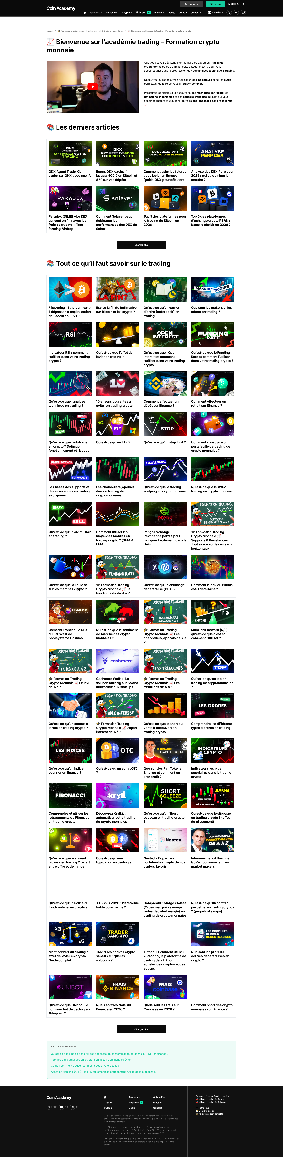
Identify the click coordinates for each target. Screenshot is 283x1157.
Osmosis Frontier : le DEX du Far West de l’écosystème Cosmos (68, 634)
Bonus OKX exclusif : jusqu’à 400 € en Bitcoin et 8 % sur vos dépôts (116, 176)
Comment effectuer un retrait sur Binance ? (208, 403)
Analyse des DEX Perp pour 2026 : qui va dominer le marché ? (212, 176)
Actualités (159, 1097)
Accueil (50, 31)
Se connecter (191, 4)
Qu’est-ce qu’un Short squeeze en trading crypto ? (164, 817)
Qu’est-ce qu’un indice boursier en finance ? (66, 771)
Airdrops (135, 1102)
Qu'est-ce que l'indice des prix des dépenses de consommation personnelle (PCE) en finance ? (109, 1053)
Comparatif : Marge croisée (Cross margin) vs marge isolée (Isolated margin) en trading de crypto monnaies (165, 909)
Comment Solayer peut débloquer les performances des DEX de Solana (116, 223)
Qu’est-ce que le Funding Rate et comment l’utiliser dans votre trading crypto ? (212, 357)
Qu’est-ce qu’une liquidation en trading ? (113, 860)
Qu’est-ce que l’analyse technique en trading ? (67, 403)
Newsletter (218, 12)
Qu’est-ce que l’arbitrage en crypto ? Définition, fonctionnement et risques (69, 446)
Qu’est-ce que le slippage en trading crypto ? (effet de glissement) (211, 817)
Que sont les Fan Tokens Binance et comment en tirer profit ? (162, 773)
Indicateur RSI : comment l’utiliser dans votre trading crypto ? (69, 357)
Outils (132, 1107)
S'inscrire (215, 4)
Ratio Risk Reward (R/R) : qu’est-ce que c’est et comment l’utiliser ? (210, 634)
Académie (134, 1097)
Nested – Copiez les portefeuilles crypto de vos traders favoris (164, 862)
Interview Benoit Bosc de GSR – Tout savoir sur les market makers (210, 862)
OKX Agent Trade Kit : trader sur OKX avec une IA (70, 174)
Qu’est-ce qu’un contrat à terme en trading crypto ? (68, 726)
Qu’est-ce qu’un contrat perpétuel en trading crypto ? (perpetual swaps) (212, 907)
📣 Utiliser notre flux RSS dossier (211, 1102)
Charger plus (141, 244)
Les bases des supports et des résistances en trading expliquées (69, 491)
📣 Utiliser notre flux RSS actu (210, 1099)
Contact (157, 1107)
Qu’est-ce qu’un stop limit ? (165, 442)
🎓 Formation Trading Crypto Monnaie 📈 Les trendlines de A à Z (162, 683)
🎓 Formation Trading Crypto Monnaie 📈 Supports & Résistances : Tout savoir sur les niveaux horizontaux (211, 540)
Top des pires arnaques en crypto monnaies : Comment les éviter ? (92, 1059)
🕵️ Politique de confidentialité (209, 1114)
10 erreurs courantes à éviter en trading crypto (114, 403)
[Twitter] (229, 12)
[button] (234, 4)
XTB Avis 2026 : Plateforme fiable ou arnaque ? (117, 905)
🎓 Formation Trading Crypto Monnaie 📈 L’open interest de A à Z (116, 728)
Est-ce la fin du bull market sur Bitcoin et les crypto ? (116, 310)
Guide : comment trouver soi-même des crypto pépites (85, 1065)
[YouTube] (236, 12)
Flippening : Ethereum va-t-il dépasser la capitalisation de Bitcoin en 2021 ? (70, 312)
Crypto (108, 1102)
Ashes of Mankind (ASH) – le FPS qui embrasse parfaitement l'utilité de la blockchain (103, 1071)
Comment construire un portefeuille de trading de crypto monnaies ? (210, 446)
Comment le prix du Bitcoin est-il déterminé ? (212, 587)
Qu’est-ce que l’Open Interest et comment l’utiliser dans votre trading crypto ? (164, 359)
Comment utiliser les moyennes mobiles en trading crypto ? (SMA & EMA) (114, 538)
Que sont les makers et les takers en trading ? (211, 310)
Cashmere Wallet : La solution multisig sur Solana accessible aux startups (117, 683)
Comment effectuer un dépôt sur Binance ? (161, 403)
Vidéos (108, 1107)
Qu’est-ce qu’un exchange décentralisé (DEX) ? (164, 587)
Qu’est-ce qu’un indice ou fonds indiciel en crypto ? (68, 905)
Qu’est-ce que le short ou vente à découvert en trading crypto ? (163, 728)
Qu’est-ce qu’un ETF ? (113, 442)
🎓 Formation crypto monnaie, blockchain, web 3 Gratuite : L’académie (90, 31)
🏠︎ (105, 1097)
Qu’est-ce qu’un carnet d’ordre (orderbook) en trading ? (161, 312)
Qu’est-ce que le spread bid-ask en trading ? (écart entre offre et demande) (69, 862)
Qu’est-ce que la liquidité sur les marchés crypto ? (68, 587)
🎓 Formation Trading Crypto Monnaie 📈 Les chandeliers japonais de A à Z (165, 636)
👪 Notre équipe (203, 1108)
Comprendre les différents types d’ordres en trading (211, 726)
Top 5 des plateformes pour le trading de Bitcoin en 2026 (165, 221)
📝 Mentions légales (205, 1111)
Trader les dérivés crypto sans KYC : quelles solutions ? (115, 956)
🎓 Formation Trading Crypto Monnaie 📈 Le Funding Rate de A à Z (113, 589)
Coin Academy (61, 8)
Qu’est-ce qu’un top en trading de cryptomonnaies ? (212, 683)
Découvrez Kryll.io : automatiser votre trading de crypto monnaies (116, 817)
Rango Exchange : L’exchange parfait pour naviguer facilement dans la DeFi (165, 538)
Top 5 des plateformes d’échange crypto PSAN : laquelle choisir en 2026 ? (211, 221)
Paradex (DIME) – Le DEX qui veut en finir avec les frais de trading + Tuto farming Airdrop (68, 223)
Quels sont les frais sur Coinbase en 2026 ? (161, 1007)
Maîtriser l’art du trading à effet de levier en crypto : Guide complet (69, 956)
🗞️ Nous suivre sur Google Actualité (212, 1096)
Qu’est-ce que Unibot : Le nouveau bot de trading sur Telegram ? (70, 1009)
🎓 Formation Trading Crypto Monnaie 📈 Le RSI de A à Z (69, 683)
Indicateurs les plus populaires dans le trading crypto (211, 773)
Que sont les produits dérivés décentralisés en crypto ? (210, 956)
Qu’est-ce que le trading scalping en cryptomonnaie (165, 489)
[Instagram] (243, 12)
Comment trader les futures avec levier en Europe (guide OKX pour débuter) (165, 176)
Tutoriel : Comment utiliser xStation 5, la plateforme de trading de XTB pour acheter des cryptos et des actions (165, 960)
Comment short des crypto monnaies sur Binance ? (212, 1007)
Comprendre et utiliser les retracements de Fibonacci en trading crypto (69, 817)
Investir (157, 1102)
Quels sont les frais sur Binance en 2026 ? (113, 1007)
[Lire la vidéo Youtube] (93, 87)
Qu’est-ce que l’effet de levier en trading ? (114, 355)
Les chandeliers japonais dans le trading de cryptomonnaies (115, 491)
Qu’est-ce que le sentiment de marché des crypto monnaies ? (117, 634)
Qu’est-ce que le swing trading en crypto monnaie (211, 489)
